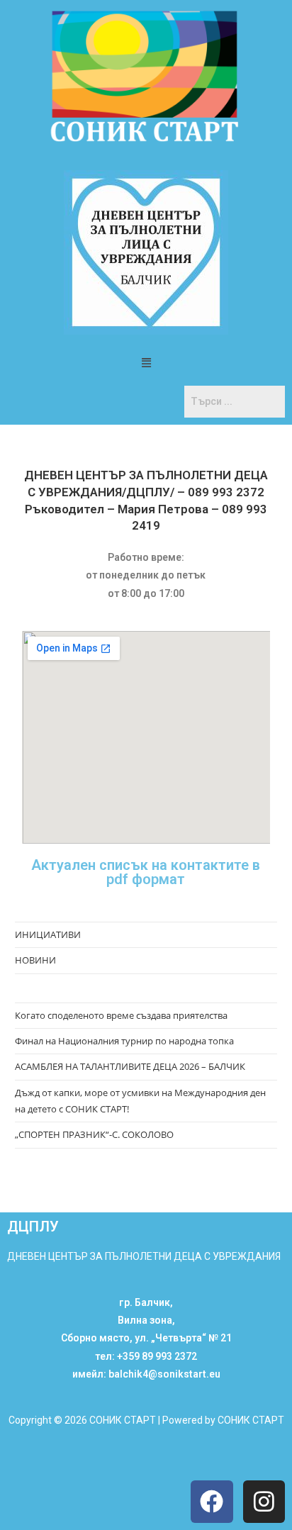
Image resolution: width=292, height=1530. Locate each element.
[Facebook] (211, 1501)
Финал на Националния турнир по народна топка (124, 1040)
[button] (146, 362)
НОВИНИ (35, 960)
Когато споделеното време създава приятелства (121, 1015)
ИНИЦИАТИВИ (48, 934)
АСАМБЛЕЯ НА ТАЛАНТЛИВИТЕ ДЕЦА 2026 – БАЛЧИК (130, 1066)
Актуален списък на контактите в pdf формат (145, 872)
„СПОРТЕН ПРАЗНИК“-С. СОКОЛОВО (94, 1134)
